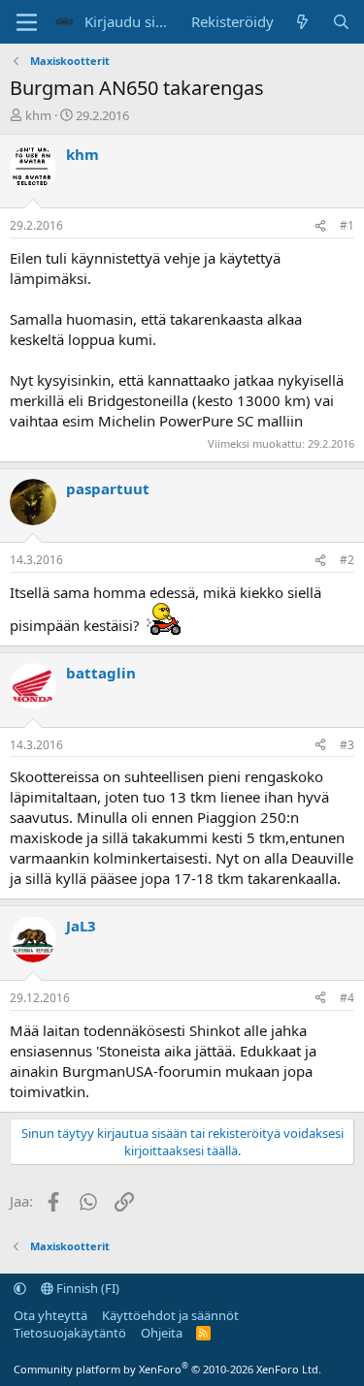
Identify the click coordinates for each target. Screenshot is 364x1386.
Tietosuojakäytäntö (70, 1332)
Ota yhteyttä (50, 1315)
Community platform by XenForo (167, 1369)
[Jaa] (320, 226)
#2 (347, 559)
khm (38, 115)
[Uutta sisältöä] (302, 22)
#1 (347, 225)
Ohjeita (161, 1332)
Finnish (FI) (86, 1288)
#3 (347, 745)
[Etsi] (341, 22)
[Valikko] (27, 22)
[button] (20, 1288)
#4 (347, 998)
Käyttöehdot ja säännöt (170, 1315)
